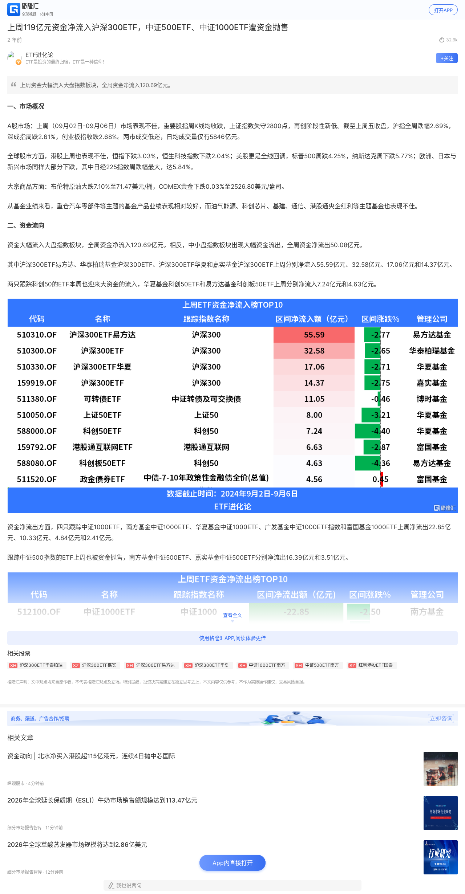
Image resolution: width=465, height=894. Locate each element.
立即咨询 (441, 718)
